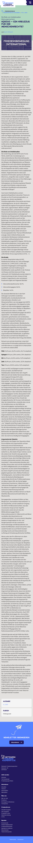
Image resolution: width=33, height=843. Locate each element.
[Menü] (30, 2)
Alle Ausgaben (5, 811)
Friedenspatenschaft (6, 826)
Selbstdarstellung (6, 815)
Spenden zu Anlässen (6, 828)
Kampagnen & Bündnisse (7, 802)
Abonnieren (15, 742)
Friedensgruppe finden (7, 781)
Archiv (3, 816)
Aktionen (3, 777)
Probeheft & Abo (5, 813)
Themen (3, 788)
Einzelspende (4, 823)
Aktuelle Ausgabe (6, 809)
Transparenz (4, 803)
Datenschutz (13, 839)
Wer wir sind (4, 798)
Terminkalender (5, 779)
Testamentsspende (6, 831)
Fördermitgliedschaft (7, 824)
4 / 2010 (5, 704)
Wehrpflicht (4, 792)
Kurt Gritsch (8, 32)
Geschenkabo (5, 830)
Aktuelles (3, 787)
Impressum (20, 839)
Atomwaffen (4, 790)
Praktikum (4, 800)
